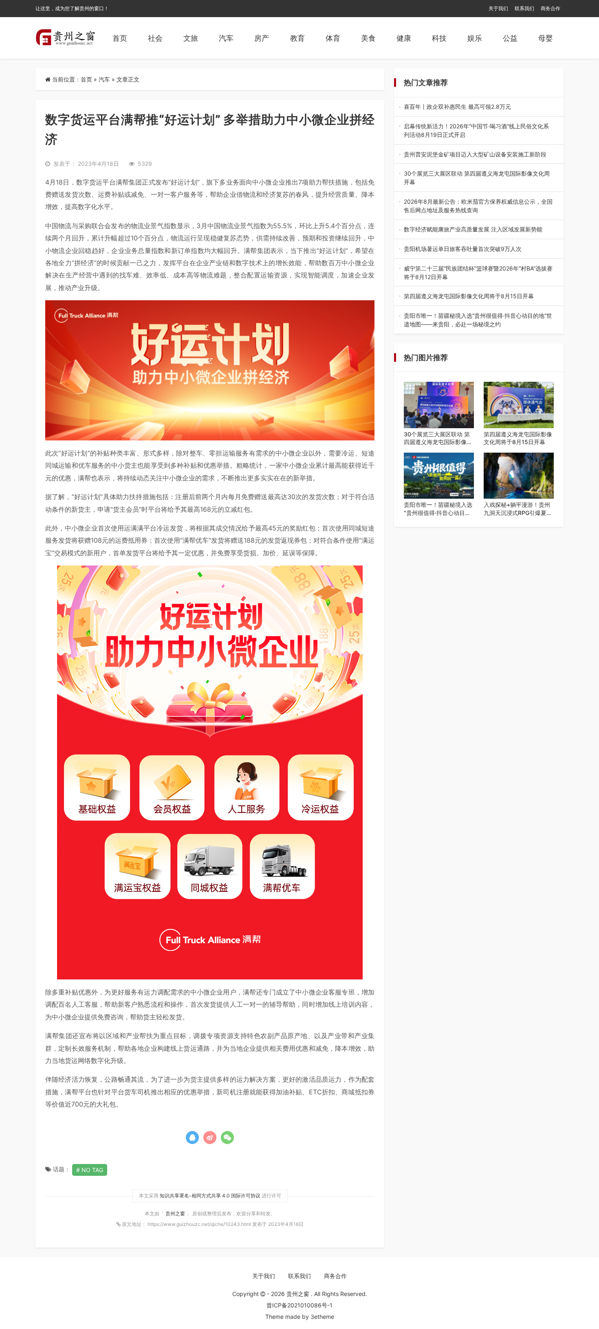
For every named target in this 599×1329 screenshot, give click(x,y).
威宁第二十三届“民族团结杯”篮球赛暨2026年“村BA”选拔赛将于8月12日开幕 (478, 273)
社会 (155, 38)
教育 (297, 38)
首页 (119, 38)
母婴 (545, 38)
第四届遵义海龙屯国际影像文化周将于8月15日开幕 (478, 296)
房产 (261, 38)
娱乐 (474, 38)
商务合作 (550, 8)
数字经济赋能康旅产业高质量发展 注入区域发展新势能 (477, 229)
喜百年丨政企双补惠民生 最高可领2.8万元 (477, 107)
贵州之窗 (175, 1213)
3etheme (322, 1316)
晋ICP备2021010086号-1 (299, 1305)
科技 (439, 38)
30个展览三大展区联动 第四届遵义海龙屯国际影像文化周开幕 (478, 178)
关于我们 (498, 8)
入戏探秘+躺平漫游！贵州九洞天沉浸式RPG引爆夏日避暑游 (518, 509)
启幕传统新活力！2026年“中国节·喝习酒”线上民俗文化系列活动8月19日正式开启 (476, 131)
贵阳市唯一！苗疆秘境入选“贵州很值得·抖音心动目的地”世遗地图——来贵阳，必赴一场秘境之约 (478, 320)
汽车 (226, 38)
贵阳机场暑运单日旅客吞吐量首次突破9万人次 (478, 249)
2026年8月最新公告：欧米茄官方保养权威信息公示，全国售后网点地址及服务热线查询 (478, 206)
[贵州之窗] (65, 38)
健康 (403, 38)
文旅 (190, 38)
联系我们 (524, 8)
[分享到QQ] (192, 1137)
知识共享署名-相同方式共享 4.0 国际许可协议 (210, 1196)
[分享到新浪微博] (209, 1137)
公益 (510, 38)
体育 (333, 38)
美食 (368, 38)
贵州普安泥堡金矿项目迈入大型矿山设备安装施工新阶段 (478, 154)
